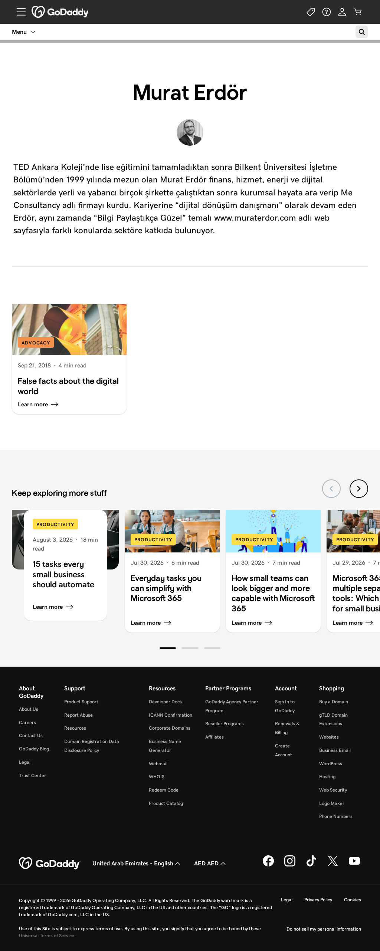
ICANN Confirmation (170, 715)
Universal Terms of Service (46, 935)
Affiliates (214, 737)
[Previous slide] (331, 488)
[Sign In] (342, 12)
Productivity (55, 524)
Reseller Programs (224, 723)
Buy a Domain (333, 701)
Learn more (48, 607)
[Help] (327, 12)
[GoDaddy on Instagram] (290, 865)
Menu (19, 32)
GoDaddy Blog (34, 749)
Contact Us (31, 735)
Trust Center (32, 775)
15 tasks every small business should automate (63, 574)
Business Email (335, 750)
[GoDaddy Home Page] (50, 863)
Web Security (333, 790)
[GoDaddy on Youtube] (354, 865)
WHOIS (156, 776)
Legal (24, 762)
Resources (75, 728)
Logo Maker (331, 803)
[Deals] (311, 12)
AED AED (206, 863)
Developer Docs (165, 701)
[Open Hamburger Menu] (18, 12)
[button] (168, 648)
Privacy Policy (318, 899)
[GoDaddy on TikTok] (311, 865)
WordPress (330, 763)
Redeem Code (163, 790)
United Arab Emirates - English (132, 863)
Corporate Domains (169, 728)
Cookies (352, 899)
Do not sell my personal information (323, 929)
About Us (28, 709)
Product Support (81, 701)
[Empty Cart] (358, 12)
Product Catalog (166, 803)
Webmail (158, 763)
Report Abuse (78, 715)
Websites (329, 737)
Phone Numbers (336, 816)
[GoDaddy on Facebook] (268, 865)
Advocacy (36, 343)
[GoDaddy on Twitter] (333, 865)
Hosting (327, 776)
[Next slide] (359, 488)
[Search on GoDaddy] (362, 32)
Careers (27, 722)
